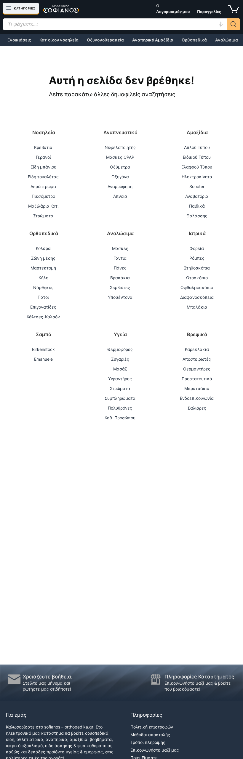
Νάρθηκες (43, 287)
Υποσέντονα (120, 297)
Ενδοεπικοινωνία (197, 398)
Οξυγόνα (120, 176)
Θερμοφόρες (120, 349)
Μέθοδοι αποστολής (150, 734)
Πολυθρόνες (120, 407)
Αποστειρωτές (197, 359)
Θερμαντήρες (196, 368)
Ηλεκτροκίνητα (197, 176)
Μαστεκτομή (43, 267)
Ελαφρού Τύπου (196, 166)
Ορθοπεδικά (194, 40)
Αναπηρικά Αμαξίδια (152, 40)
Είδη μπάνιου (43, 166)
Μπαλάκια (197, 306)
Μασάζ (120, 368)
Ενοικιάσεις (19, 40)
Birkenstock (43, 349)
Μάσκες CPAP (120, 157)
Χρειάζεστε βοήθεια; (48, 677)
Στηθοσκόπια (197, 267)
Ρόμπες (196, 258)
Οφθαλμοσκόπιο (196, 287)
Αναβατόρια (196, 196)
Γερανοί (43, 157)
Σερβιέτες (120, 287)
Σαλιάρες (197, 407)
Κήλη (43, 277)
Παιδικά (197, 205)
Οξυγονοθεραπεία (105, 40)
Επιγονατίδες (43, 306)
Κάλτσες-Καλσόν (43, 316)
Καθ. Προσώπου (120, 417)
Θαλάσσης (196, 215)
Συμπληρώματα (120, 398)
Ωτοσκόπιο (197, 277)
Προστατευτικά (197, 378)
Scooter (196, 186)
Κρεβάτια (43, 147)
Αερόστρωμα (43, 186)
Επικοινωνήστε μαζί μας (154, 749)
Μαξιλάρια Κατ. (43, 205)
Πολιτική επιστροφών (151, 726)
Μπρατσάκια (197, 388)
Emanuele (43, 359)
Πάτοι (43, 297)
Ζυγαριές (120, 359)
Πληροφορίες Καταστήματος (199, 677)
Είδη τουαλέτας (43, 176)
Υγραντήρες (120, 378)
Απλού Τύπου (197, 147)
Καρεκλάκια (197, 349)
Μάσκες (120, 248)
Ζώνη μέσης (43, 258)
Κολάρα (43, 248)
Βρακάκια (120, 277)
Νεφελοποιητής (120, 147)
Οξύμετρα (120, 166)
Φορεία (197, 248)
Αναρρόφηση (120, 186)
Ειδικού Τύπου (197, 157)
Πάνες (120, 267)
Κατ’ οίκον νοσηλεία (59, 40)
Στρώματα (43, 215)
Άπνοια (120, 196)
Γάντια (120, 258)
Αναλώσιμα (226, 40)
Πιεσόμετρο (43, 196)
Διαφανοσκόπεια (197, 297)
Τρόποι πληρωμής (147, 742)
